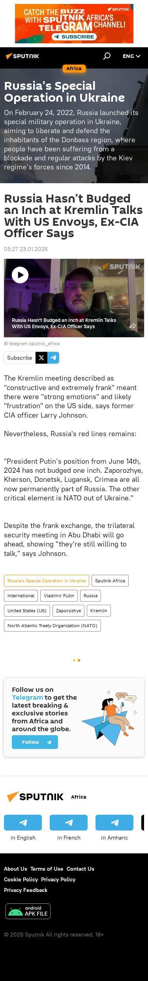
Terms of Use (47, 868)
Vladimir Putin (59, 595)
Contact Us (80, 868)
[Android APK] (28, 912)
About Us (15, 868)
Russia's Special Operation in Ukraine (46, 580)
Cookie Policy (21, 879)
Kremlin (98, 610)
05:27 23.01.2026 (26, 249)
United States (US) (27, 610)
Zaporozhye (68, 610)
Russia (90, 595)
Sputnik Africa (110, 580)
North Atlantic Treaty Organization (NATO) (52, 625)
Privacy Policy (58, 879)
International (20, 595)
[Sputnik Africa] (23, 59)
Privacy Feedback (25, 890)
